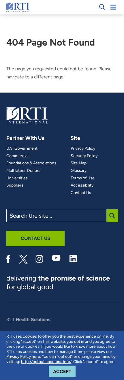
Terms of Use (83, 178)
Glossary (79, 171)
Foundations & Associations (31, 163)
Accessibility (82, 185)
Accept (64, 371)
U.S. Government (21, 148)
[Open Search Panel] (102, 7)
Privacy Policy (83, 148)
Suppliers (14, 185)
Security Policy (84, 156)
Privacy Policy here (23, 356)
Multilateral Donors (23, 171)
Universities (17, 178)
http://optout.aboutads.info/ (46, 361)
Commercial (17, 156)
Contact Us (81, 193)
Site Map (79, 163)
